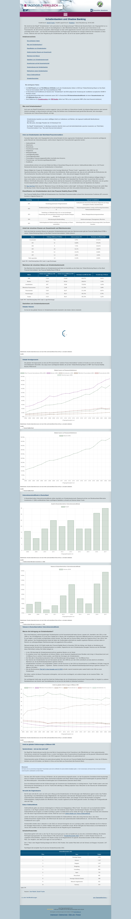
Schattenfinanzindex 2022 (71, 835)
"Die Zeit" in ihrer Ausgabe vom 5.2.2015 (51, 669)
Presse (78, 915)
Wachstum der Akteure (33, 56)
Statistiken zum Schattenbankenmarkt (37, 59)
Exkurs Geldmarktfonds (33, 74)
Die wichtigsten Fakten (33, 41)
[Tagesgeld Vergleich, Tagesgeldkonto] (41, 6)
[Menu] (65, 14)
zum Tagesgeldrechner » (100, 897)
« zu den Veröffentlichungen (29, 897)
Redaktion (72, 22)
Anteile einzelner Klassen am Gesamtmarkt (39, 52)
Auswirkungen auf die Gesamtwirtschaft (38, 63)
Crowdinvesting (43, 99)
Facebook (24, 10)
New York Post (31, 186)
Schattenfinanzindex (32, 78)
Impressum (54, 915)
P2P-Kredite (54, 99)
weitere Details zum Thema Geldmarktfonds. (77, 813)
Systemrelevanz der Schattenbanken (37, 67)
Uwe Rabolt (32, 891)
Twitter (27, 10)
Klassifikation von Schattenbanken (36, 48)
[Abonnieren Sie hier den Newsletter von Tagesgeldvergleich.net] (99, 10)
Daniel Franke (51, 22)
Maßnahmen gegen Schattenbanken (37, 71)
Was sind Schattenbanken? (34, 44)
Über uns (72, 915)
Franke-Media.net (77, 911)
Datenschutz (63, 915)
